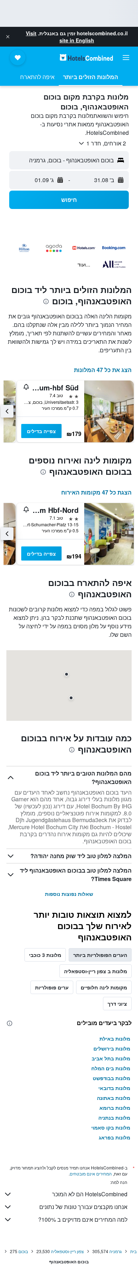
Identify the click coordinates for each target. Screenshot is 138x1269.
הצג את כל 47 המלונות (103, 370)
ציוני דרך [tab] (117, 1003)
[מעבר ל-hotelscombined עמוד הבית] (86, 57)
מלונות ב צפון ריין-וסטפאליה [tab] (95, 971)
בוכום (23, 1251)
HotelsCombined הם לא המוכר (89, 1194)
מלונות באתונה (113, 1097)
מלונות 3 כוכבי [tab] (45, 954)
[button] (8, 36)
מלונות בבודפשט (111, 1078)
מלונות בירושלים (111, 1048)
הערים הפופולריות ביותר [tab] (100, 954)
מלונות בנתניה (114, 1117)
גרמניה (115, 1251)
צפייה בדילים (41, 431)
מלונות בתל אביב (111, 1058)
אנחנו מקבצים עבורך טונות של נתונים (83, 1207)
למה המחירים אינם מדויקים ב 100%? (82, 1219)
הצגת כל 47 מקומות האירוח (96, 492)
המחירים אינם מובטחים (91, 1174)
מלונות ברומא (114, 1107)
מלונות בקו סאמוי (110, 1127)
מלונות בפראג (114, 1137)
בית (133, 1251)
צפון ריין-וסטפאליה (67, 1251)
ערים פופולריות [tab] (52, 987)
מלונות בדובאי (114, 1087)
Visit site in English (60, 37)
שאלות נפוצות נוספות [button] (69, 893)
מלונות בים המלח (110, 1068)
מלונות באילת (114, 1038)
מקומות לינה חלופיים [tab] (104, 987)
